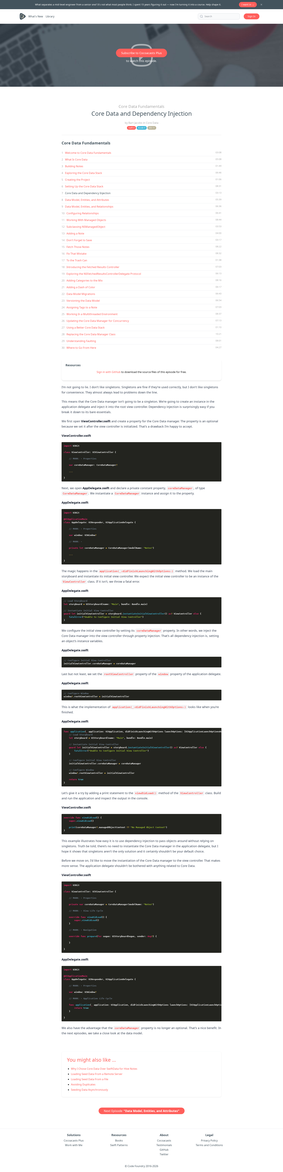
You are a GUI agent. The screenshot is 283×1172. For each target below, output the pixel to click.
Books (119, 1140)
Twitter (164, 1154)
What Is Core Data (76, 159)
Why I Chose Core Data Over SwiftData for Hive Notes (104, 1069)
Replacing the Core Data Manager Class (90, 334)
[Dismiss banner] (261, 5)
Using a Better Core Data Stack (85, 327)
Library (50, 16)
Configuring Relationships (82, 213)
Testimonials (164, 1145)
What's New (35, 16)
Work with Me (73, 1145)
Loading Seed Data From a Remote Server (97, 1074)
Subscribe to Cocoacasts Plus (141, 53)
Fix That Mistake (76, 253)
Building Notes (74, 166)
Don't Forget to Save (79, 240)
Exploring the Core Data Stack (83, 173)
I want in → (248, 4)
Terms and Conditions (209, 1145)
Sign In (251, 16)
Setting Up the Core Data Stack (84, 186)
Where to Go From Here (81, 348)
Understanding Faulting (81, 341)
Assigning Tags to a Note (81, 307)
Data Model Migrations (80, 294)
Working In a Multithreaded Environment (92, 314)
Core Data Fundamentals (141, 106)
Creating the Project (77, 179)
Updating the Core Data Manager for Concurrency (97, 321)
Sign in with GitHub (109, 372)
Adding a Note (75, 233)
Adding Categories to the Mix (84, 280)
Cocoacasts (164, 1140)
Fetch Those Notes (77, 247)
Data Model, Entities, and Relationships (89, 206)
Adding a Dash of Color (80, 287)
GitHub (164, 1150)
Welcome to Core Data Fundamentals (88, 153)
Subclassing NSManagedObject (85, 227)
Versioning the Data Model (83, 300)
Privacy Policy (209, 1140)
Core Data (152, 123)
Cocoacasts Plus (74, 1140)
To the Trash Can (76, 260)
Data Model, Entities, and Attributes (87, 200)
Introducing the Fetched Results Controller (92, 267)
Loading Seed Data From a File (89, 1079)
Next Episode (141, 1111)
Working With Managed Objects (86, 220)
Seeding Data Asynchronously (89, 1090)
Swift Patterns (119, 1145)
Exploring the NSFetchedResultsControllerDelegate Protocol (103, 274)
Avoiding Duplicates (83, 1084)
